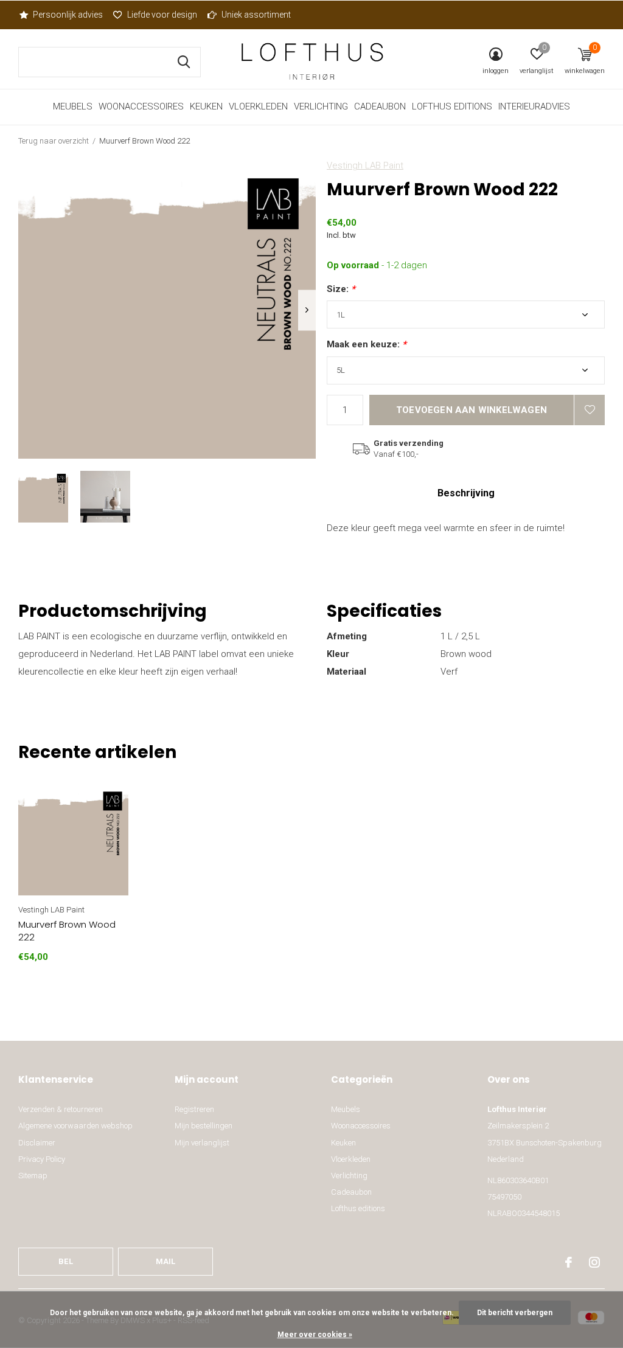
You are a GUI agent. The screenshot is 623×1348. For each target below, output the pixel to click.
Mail (166, 1261)
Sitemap (32, 1175)
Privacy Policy (41, 1159)
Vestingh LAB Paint (365, 165)
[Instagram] (594, 1262)
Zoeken (184, 62)
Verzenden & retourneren (60, 1109)
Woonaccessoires (141, 106)
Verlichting (321, 106)
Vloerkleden (258, 106)
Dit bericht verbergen (514, 1312)
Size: (341, 288)
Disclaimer (36, 1142)
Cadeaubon (380, 106)
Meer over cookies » (314, 1334)
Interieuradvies (534, 106)
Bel (65, 1261)
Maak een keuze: (366, 344)
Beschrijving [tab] (466, 493)
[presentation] (307, 310)
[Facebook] (568, 1262)
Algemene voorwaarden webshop (75, 1125)
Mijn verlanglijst (202, 1142)
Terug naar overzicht (53, 140)
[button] (43, 497)
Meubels (72, 106)
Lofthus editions (452, 106)
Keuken (206, 106)
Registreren (194, 1109)
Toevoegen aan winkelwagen (471, 410)
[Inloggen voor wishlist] (589, 410)
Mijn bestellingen (203, 1125)
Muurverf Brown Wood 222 (67, 930)
